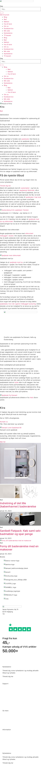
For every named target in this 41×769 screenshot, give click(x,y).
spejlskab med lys (16, 262)
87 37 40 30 (9, 614)
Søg (1, 6)
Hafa (31, 397)
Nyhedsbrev (8, 33)
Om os (6, 26)
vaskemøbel (25, 188)
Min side (7, 31)
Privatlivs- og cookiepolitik (12, 737)
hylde (16, 382)
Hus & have (8, 24)
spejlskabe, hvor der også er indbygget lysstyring (18, 304)
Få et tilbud (6, 748)
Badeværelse (7, 714)
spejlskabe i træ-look (33, 197)
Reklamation (6, 702)
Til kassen (7, 35)
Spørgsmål (6, 744)
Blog (5, 17)
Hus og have (7, 725)
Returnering (6, 698)
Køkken (6, 22)
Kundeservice (8, 28)
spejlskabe (25, 139)
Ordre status (6, 687)
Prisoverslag (6, 691)
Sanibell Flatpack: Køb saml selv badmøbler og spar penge (20, 532)
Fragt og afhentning (9, 695)
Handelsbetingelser (9, 741)
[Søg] (1, 13)
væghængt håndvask (26, 190)
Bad (5, 19)
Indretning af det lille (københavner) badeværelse (18, 505)
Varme (4, 722)
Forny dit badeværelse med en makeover (19, 548)
